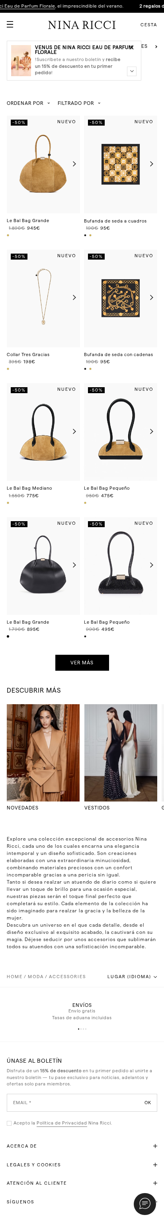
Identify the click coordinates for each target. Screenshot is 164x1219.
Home (15, 977)
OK (147, 1102)
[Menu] (7, 21)
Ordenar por (25, 103)
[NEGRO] (8, 636)
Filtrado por (76, 103)
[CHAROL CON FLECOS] (85, 636)
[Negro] (85, 235)
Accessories (67, 977)
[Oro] (90, 235)
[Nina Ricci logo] (82, 25)
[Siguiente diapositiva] (156, 47)
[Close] (132, 47)
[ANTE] (8, 235)
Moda (36, 977)
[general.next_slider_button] (72, 164)
